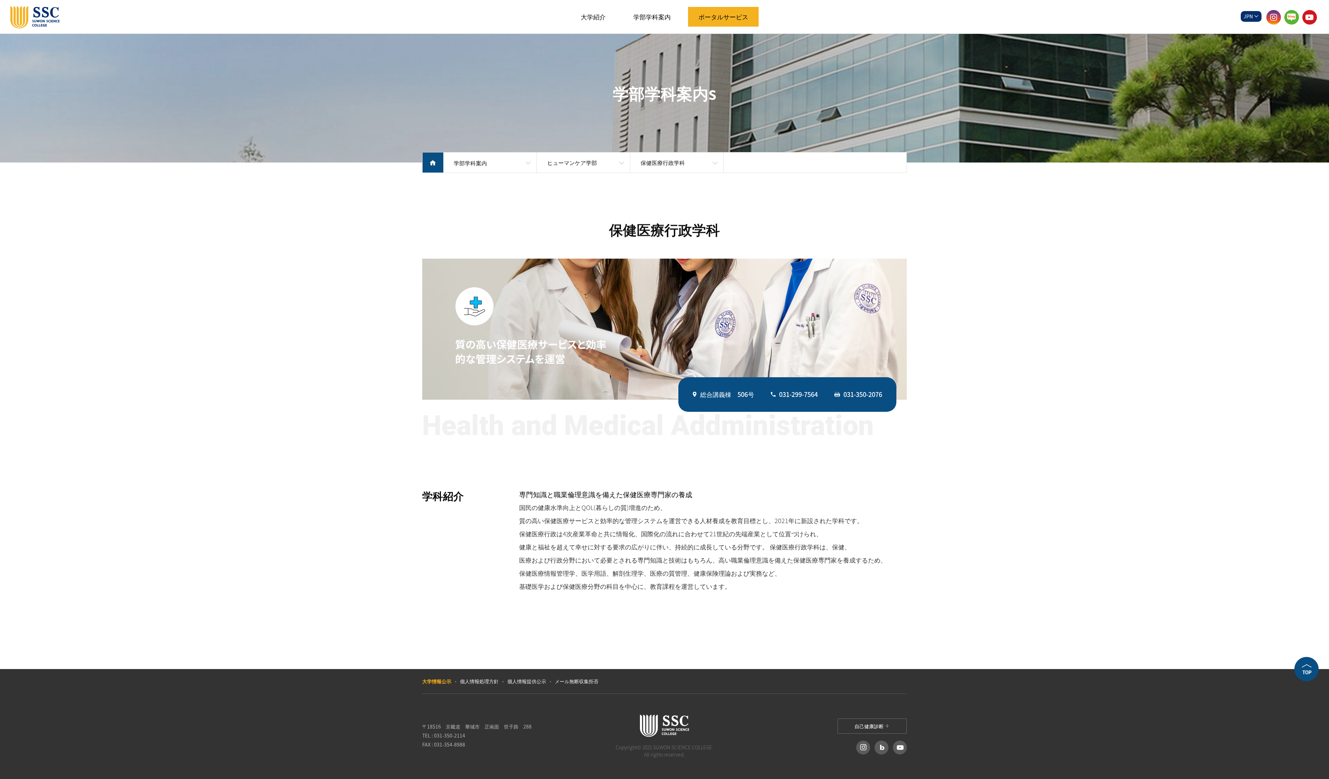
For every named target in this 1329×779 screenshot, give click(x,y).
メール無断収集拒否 (576, 681)
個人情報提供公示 (526, 681)
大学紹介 (593, 16)
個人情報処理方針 (479, 681)
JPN (1249, 16)
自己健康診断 (870, 726)
